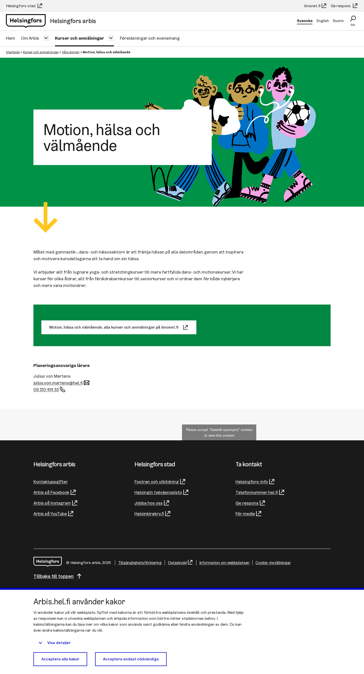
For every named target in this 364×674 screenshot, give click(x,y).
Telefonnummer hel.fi (256, 492)
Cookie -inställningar (273, 562)
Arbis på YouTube (50, 513)
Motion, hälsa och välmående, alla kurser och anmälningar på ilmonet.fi (114, 327)
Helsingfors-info (251, 481)
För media (245, 513)
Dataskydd (177, 562)
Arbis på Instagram (52, 503)
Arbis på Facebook (51, 492)
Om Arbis (30, 38)
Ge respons (341, 5)
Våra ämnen (70, 52)
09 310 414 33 (46, 389)
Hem (10, 38)
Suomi (338, 20)
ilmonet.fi (312, 5)
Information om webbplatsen (224, 562)
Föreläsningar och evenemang (150, 38)
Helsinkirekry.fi (149, 513)
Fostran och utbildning (156, 481)
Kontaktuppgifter (50, 481)
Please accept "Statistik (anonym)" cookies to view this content (219, 432)
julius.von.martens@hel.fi (58, 383)
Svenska (304, 20)
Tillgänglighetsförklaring (140, 562)
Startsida (13, 52)
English (322, 20)
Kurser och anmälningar (79, 38)
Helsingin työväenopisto (158, 492)
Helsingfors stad (21, 5)
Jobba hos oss (148, 503)
